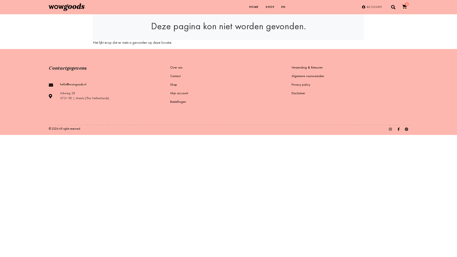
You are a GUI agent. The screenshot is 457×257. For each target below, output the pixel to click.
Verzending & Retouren (307, 67)
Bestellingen (178, 102)
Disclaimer (298, 93)
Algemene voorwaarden (308, 76)
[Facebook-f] (398, 129)
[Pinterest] (406, 129)
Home (254, 7)
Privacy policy (301, 85)
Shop (270, 7)
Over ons (176, 67)
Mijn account (179, 93)
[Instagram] (390, 129)
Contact (175, 76)
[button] (393, 7)
